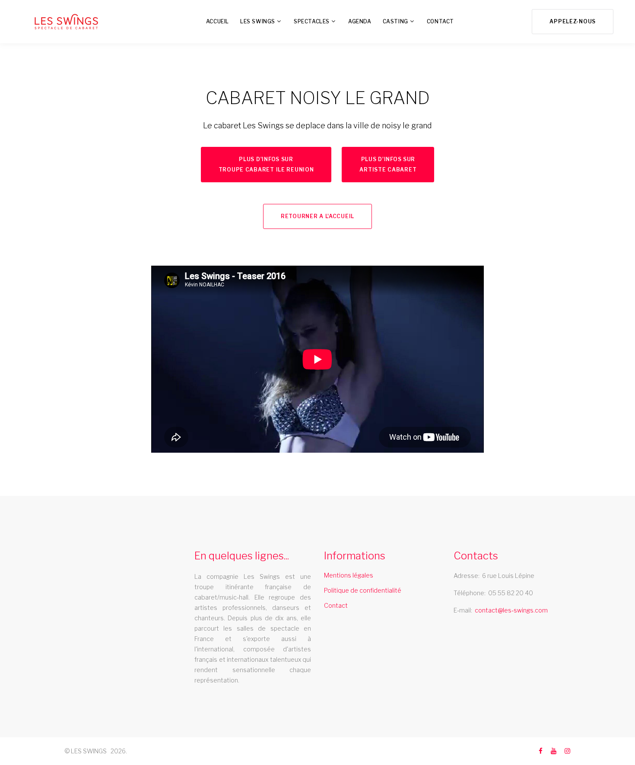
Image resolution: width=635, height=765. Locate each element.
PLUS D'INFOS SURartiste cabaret (387, 164)
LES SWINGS (257, 21)
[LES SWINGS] (66, 21)
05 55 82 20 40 (510, 593)
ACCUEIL (217, 21)
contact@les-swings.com (511, 610)
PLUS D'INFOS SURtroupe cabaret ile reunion (266, 164)
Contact (336, 605)
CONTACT (440, 21)
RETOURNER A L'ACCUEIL (317, 216)
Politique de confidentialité (362, 590)
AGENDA (359, 21)
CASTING (395, 21)
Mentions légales (348, 575)
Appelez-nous (572, 21)
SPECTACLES (312, 21)
